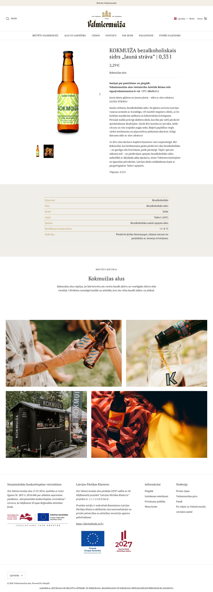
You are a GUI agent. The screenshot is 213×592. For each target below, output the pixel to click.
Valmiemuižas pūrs (186, 496)
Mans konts (151, 506)
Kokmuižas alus (117, 72)
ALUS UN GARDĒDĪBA (75, 35)
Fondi (179, 501)
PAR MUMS (127, 35)
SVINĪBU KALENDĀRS (170, 35)
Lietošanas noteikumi (156, 496)
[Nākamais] (100, 94)
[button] (181, 18)
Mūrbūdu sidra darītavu (136, 157)
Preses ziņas (183, 491)
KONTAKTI (111, 35)
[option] (68, 94)
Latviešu (14, 575)
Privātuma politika (155, 501)
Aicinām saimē (184, 511)
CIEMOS (96, 35)
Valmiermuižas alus (22, 583)
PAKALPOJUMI (146, 35)
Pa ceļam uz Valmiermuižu (191, 506)
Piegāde (149, 491)
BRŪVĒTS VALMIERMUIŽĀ (45, 35)
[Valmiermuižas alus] (106, 18)
